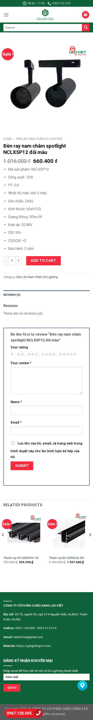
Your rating (19, 347)
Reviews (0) (12, 294)
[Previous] (3, 544)
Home (7, 138)
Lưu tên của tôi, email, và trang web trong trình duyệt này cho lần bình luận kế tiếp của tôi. (46, 450)
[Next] (90, 544)
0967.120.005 (19, 713)
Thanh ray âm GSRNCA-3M (66, 558)
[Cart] (85, 14)
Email (16, 422)
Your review (21, 363)
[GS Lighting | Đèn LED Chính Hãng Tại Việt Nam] (45, 15)
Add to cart (43, 260)
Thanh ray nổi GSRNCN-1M (21, 558)
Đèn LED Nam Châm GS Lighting (39, 138)
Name (16, 402)
